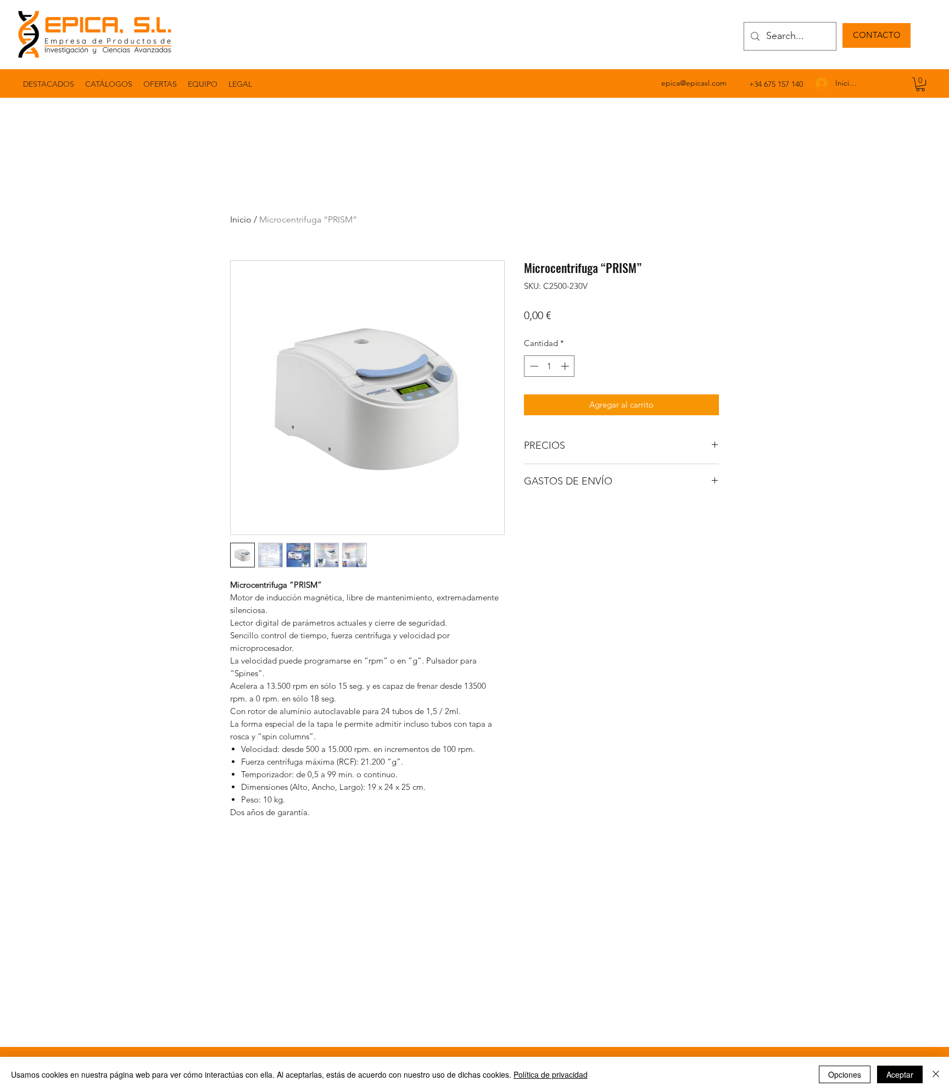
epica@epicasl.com (694, 83)
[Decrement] (533, 366)
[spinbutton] (549, 366)
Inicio (241, 219)
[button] (240, 84)
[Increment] (566, 366)
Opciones (844, 1074)
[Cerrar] (935, 1074)
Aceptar (899, 1074)
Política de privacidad (550, 1074)
